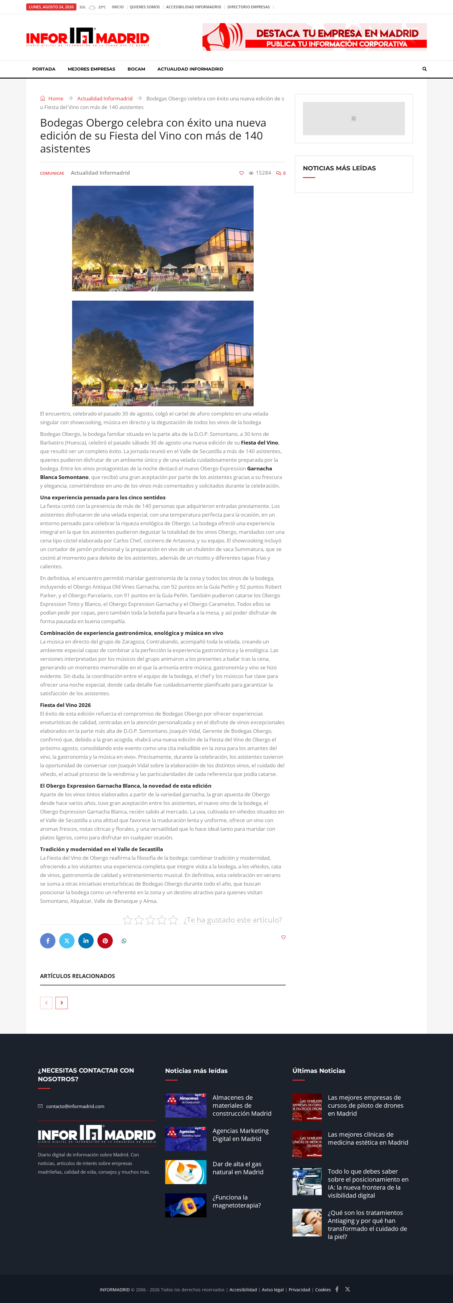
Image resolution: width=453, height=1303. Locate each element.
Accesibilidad (243, 1290)
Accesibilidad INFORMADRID (193, 7)
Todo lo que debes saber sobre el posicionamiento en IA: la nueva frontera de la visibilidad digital (368, 1183)
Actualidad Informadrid (190, 69)
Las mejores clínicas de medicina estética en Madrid (368, 1138)
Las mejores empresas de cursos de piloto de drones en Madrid (366, 1105)
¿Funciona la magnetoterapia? (237, 1201)
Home (55, 98)
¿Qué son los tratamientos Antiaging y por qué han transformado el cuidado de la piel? (367, 1224)
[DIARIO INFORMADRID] (87, 37)
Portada (43, 69)
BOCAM (136, 69)
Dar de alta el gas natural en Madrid (238, 1168)
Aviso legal (273, 1290)
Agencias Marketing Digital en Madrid (241, 1134)
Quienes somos (145, 7)
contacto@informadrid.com (75, 1106)
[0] (241, 173)
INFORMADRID (115, 1290)
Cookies (323, 1290)
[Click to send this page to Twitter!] (67, 940)
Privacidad (299, 1290)
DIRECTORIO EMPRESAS (248, 7)
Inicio (118, 7)
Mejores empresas (91, 69)
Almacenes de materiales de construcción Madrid (242, 1105)
